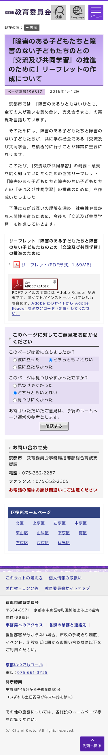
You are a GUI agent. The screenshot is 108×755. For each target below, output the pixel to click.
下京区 (64, 533)
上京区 (39, 523)
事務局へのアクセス (24, 625)
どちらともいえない (73, 359)
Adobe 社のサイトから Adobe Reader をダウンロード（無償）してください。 (51, 308)
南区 (83, 533)
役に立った (29, 359)
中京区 (81, 523)
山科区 (43, 533)
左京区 (60, 523)
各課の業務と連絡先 (68, 625)
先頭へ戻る (92, 745)
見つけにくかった (35, 400)
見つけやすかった (35, 385)
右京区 (22, 543)
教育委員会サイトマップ (67, 588)
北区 (20, 523)
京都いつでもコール (24, 665)
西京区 (43, 543)
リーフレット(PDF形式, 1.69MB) (56, 265)
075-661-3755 (32, 672)
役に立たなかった (35, 367)
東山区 (22, 533)
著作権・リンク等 (22, 588)
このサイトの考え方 (24, 578)
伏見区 (64, 543)
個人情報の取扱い (65, 578)
